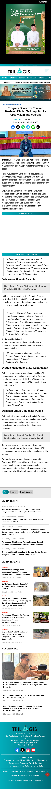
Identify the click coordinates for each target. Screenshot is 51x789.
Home (4, 78)
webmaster (17, 120)
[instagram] (28, 752)
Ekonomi (15, 103)
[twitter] (22, 752)
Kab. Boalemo (38, 103)
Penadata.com (9, 760)
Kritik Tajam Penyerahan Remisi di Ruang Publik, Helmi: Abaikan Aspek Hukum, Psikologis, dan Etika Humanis (25, 684)
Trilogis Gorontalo (35, 763)
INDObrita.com (42, 760)
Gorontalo (22, 103)
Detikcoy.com (14, 763)
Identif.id (18, 760)
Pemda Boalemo (8, 104)
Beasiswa (13, 492)
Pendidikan (17, 104)
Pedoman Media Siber (19, 775)
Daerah (9, 103)
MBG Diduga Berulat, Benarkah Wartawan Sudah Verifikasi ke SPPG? (15, 586)
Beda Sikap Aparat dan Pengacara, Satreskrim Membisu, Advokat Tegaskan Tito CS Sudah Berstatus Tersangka (22, 708)
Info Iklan (35, 775)
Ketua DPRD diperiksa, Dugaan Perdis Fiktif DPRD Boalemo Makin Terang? (24, 696)
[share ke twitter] (18, 128)
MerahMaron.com (29, 760)
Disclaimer (41, 772)
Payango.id (24, 763)
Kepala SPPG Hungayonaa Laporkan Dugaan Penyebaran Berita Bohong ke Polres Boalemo (16, 572)
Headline (13, 78)
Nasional (43, 78)
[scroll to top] (47, 774)
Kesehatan (32, 78)
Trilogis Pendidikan (37, 766)
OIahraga (46, 103)
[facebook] (17, 752)
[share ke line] (33, 128)
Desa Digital (24, 766)
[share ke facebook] (13, 128)
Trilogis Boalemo (13, 766)
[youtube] (33, 752)
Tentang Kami (17, 772)
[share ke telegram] (28, 128)
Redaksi (29, 772)
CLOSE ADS (43, 2)
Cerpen (22, 78)
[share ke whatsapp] (23, 128)
